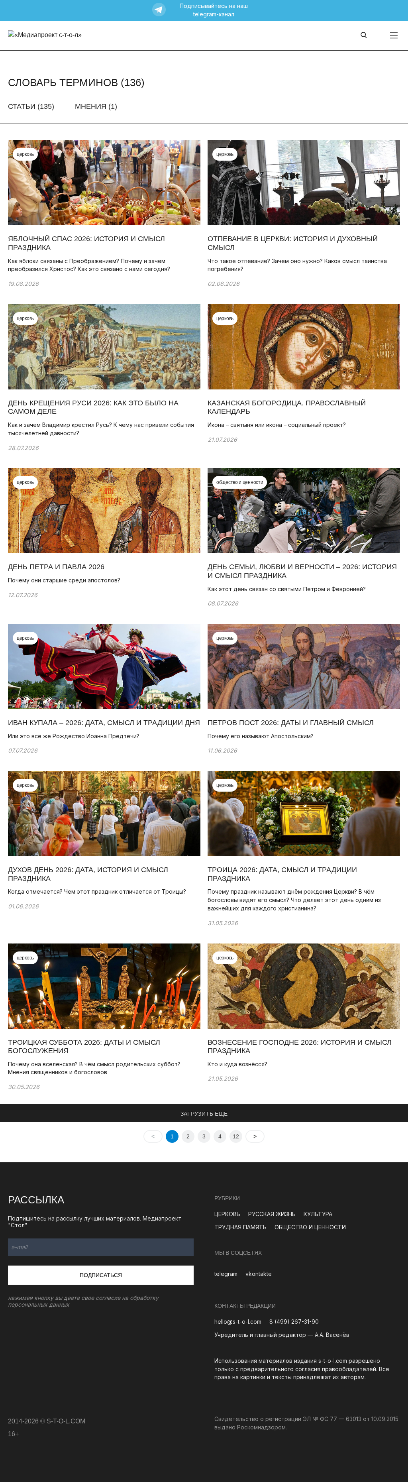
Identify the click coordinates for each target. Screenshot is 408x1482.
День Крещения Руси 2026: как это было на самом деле (93, 407)
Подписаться (101, 1275)
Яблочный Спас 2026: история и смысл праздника (86, 243)
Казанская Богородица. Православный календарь (287, 407)
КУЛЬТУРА (318, 1214)
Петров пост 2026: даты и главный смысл (291, 723)
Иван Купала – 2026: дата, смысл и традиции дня (104, 723)
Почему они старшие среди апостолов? (64, 580)
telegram (225, 1273)
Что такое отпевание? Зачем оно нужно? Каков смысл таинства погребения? (297, 265)
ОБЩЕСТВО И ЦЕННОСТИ (310, 1227)
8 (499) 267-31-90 (294, 1321)
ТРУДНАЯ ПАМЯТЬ (240, 1227)
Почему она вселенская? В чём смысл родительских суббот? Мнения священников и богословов (94, 1068)
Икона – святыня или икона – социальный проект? (277, 424)
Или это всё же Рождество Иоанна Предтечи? (73, 736)
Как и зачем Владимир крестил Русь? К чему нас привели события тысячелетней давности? (101, 428)
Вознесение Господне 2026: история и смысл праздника (300, 1046)
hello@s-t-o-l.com (237, 1321)
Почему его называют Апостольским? (261, 736)
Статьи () (31, 106)
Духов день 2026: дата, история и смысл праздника (88, 874)
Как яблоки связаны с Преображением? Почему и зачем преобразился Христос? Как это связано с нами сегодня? (89, 265)
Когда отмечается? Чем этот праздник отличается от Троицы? (97, 891)
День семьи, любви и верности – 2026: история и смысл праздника (302, 571)
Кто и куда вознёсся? (237, 1064)
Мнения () (96, 106)
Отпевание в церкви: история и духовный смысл (293, 243)
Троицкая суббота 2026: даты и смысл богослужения (84, 1046)
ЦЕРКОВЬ (227, 1214)
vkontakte (258, 1273)
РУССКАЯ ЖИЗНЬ (272, 1214)
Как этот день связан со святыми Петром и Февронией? (287, 589)
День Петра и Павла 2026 (56, 567)
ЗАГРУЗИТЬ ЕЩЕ (204, 1114)
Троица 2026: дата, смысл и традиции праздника (282, 874)
